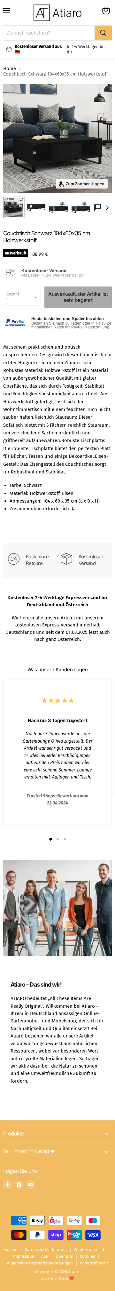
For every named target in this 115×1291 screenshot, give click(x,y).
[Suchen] (103, 33)
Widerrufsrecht (94, 1263)
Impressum (23, 1256)
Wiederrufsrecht (89, 1249)
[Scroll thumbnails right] (106, 208)
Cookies (87, 1256)
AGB (45, 1256)
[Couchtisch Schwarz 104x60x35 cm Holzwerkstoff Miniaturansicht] (14, 207)
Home (9, 68)
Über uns (64, 1256)
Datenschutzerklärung (46, 1249)
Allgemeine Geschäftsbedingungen (40, 1263)
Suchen (11, 1249)
